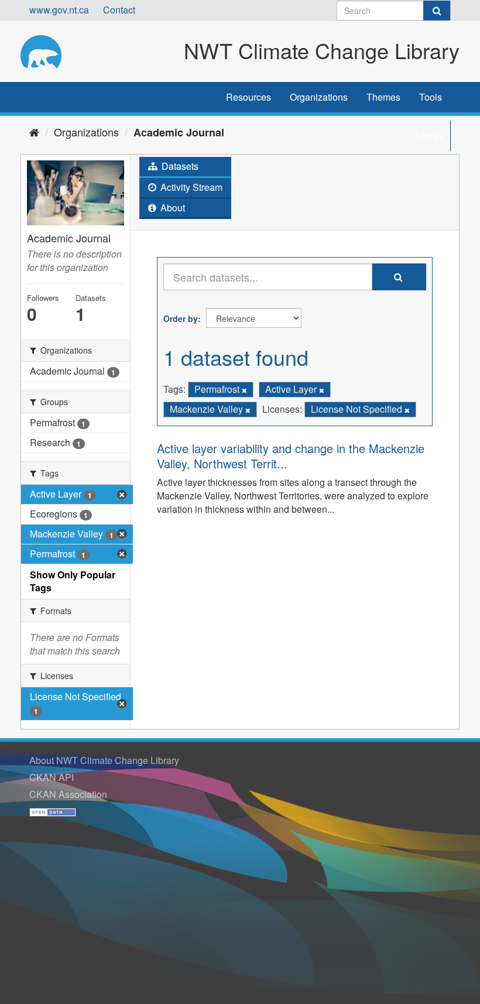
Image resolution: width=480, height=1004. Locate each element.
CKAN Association (68, 794)
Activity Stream (190, 187)
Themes (383, 97)
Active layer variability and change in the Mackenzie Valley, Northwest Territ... (290, 456)
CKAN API (51, 777)
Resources (248, 97)
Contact (119, 9)
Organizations (319, 97)
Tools (430, 97)
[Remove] (244, 390)
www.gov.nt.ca (59, 9)
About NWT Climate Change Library (104, 760)
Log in (429, 135)
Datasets (178, 166)
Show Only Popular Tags (72, 581)
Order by (180, 318)
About (171, 207)
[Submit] (436, 10)
